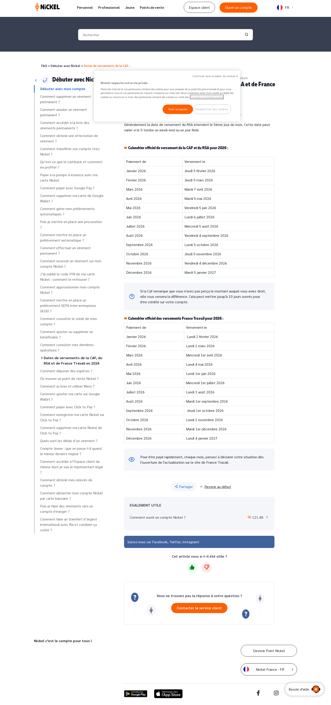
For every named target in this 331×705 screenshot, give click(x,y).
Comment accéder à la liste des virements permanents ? (64, 125)
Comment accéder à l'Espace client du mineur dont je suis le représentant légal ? (71, 467)
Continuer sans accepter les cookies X (215, 76)
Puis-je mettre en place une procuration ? (71, 224)
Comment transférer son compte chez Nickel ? (70, 151)
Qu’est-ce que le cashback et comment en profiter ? (71, 164)
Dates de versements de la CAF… (107, 66)
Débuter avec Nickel (65, 66)
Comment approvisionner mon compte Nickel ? (70, 290)
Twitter (175, 541)
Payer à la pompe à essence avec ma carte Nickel (68, 177)
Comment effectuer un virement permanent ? (65, 250)
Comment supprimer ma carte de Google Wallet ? (72, 198)
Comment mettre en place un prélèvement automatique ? (63, 237)
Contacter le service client (199, 607)
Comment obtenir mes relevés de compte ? (66, 482)
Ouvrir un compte (238, 7)
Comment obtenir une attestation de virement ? (69, 138)
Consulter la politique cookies (206, 97)
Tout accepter (178, 109)
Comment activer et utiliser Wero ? (67, 386)
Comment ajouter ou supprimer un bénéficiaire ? (66, 334)
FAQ (44, 66)
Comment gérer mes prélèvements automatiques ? (67, 211)
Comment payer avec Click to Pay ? (67, 406)
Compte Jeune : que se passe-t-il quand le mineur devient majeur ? (71, 451)
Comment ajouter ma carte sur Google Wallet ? (70, 396)
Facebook (160, 541)
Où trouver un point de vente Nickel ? (69, 378)
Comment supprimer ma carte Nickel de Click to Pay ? (71, 430)
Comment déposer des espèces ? (66, 370)
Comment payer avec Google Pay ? (67, 187)
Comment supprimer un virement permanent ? (65, 99)
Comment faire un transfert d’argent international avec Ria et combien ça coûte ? (68, 524)
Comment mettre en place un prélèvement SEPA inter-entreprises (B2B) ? (68, 305)
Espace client (199, 7)
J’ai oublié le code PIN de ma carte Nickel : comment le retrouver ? (67, 277)
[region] (167, 96)
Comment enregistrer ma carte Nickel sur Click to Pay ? (72, 417)
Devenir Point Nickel (269, 650)
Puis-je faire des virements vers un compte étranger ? (66, 509)
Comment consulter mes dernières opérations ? (67, 347)
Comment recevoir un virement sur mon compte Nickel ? (70, 263)
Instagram (190, 541)
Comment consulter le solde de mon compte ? (68, 321)
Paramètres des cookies (212, 109)
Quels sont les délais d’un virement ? (68, 440)
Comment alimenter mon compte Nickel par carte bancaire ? (71, 496)
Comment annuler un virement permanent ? (63, 112)
